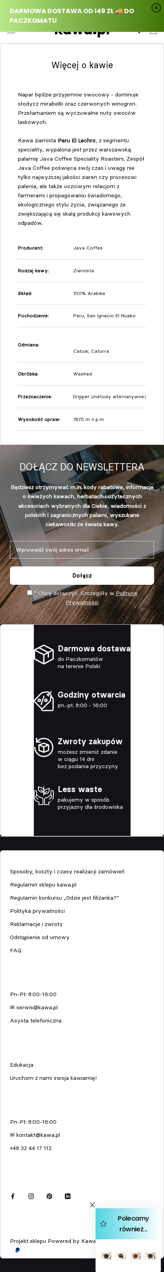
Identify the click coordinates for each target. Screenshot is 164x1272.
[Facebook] (13, 1195)
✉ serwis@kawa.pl (34, 1007)
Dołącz (82, 575)
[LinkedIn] (67, 1195)
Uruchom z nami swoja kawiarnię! (53, 1077)
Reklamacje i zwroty (36, 924)
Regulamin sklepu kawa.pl (43, 884)
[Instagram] (31, 1195)
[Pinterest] (49, 1195)
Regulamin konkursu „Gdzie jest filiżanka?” (64, 897)
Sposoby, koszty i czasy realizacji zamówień (67, 871)
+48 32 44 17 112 (31, 1148)
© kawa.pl (21, 1230)
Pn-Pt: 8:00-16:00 (33, 994)
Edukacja (21, 1064)
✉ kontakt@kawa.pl (35, 1134)
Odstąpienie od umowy (40, 937)
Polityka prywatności (37, 910)
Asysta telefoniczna (36, 1020)
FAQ (15, 950)
